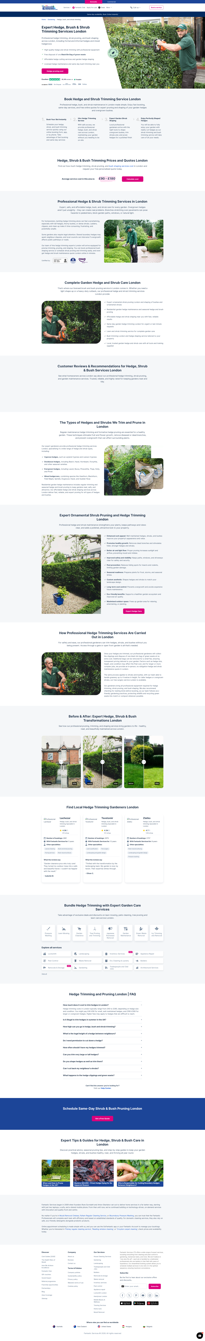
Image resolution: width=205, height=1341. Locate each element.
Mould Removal (99, 1312)
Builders (144, 961)
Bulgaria (149, 1326)
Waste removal (99, 1279)
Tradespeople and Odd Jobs (119, 968)
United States (106, 1326)
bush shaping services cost (121, 166)
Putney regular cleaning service (78, 1229)
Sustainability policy (75, 1276)
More (108, 7)
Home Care (98, 1309)
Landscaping (84, 954)
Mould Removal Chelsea (69, 1216)
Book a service (156, 7)
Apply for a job (92, 7)
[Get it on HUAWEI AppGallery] (153, 1303)
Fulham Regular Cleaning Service (93, 1216)
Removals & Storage (59, 967)
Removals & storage (101, 1276)
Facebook (122, 1295)
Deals (103, 7)
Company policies (74, 1272)
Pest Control (53, 961)
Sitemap (44, 1298)
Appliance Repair (147, 954)
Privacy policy (73, 1279)
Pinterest (136, 1295)
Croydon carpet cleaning (127, 1229)
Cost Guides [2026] (48, 1256)
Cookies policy (73, 1286)
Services (67, 7)
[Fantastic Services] (49, 7)
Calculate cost (132, 179)
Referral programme (49, 1281)
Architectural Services (149, 968)
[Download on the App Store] (126, 1303)
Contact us (71, 1263)
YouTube (143, 1295)
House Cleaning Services (102, 1256)
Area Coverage (47, 1295)
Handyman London (100, 1296)
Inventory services (100, 1282)
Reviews (71, 1260)
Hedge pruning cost (55, 71)
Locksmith (52, 954)
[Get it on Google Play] (139, 1303)
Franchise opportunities (50, 1285)
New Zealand (82, 1326)
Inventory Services (121, 953)
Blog (43, 1291)
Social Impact (46, 1278)
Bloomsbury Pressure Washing (121, 1216)
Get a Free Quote (102, 1119)
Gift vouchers (46, 1274)
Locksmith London (100, 1293)
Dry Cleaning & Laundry (119, 961)
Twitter (129, 1295)
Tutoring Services (100, 1305)
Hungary (129, 1326)
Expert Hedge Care (134, 611)
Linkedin (156, 1295)
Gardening (83, 968)
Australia (59, 1326)
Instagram (149, 1295)
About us (71, 1256)
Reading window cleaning (102, 1229)
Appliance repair (99, 1289)
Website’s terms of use (75, 1283)
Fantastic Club (80, 7)
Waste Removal (85, 961)
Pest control (98, 1286)
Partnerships (46, 1288)
